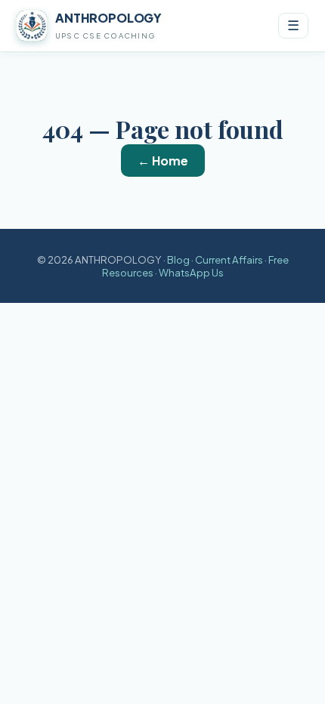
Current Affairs (229, 259)
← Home (163, 160)
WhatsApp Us (191, 272)
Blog (178, 259)
